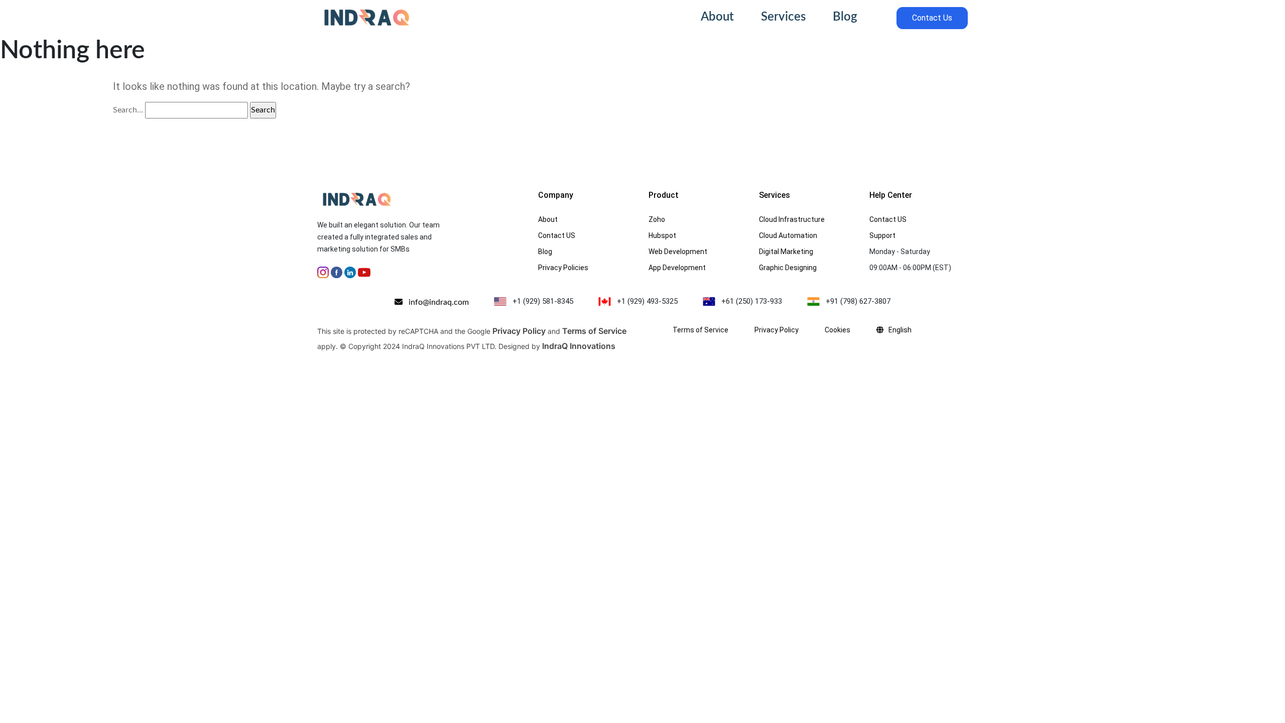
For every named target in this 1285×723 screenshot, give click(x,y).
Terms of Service (594, 331)
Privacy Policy (519, 331)
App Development (677, 268)
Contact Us (932, 18)
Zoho (657, 219)
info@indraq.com (436, 302)
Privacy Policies (563, 268)
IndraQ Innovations (578, 346)
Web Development (678, 252)
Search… (128, 110)
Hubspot (662, 235)
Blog (845, 17)
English (900, 330)
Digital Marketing (786, 252)
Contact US (556, 235)
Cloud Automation (788, 235)
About (717, 17)
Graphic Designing (788, 268)
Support (882, 235)
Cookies (837, 330)
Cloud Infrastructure (792, 219)
